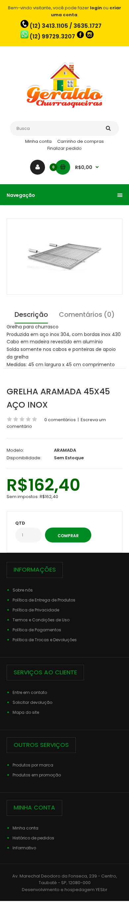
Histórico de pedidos (33, 838)
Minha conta (38, 141)
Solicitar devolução (32, 702)
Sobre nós (23, 590)
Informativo (24, 848)
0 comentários (60, 420)
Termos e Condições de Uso (41, 620)
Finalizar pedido (64, 148)
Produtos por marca (33, 765)
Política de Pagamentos (37, 630)
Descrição (31, 314)
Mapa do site (26, 712)
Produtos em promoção (37, 775)
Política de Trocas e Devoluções (45, 640)
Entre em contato (30, 692)
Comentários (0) (87, 314)
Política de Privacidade (36, 610)
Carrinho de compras (80, 141)
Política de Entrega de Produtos (44, 600)
